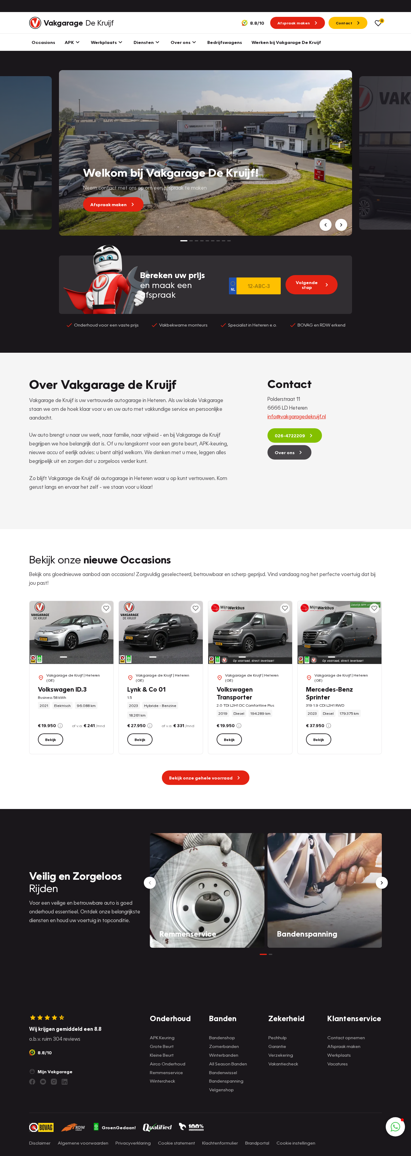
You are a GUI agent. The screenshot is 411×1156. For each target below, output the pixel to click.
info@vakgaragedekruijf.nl (296, 416)
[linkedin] (65, 1082)
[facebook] (32, 1082)
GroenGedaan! (119, 1127)
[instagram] (54, 1082)
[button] (395, 1126)
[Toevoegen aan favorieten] (106, 608)
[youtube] (43, 1082)
